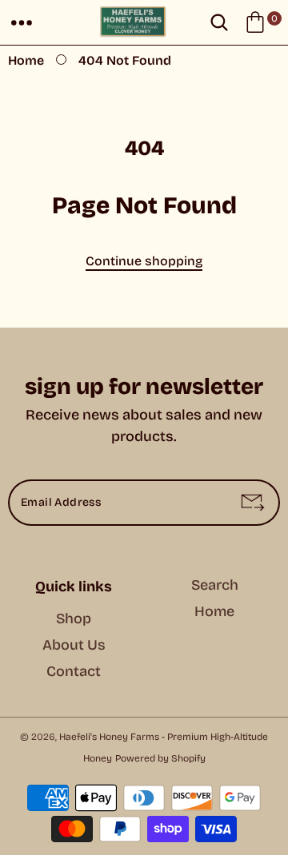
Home (26, 60)
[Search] (219, 22)
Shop (73, 618)
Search (214, 585)
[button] (21, 22)
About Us (74, 645)
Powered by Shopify (160, 758)
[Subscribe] (253, 502)
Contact (73, 671)
